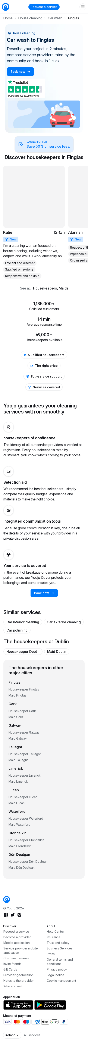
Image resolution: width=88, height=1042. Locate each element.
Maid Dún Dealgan (22, 867)
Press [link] (51, 954)
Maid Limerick (18, 781)
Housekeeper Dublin (23, 651)
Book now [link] (18, 71)
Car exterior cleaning (64, 622)
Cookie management (61, 980)
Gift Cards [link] (10, 969)
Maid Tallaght (18, 760)
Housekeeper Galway (24, 732)
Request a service (44, 7)
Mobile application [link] (16, 942)
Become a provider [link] (17, 937)
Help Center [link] (55, 931)
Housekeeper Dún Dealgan (28, 861)
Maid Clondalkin (20, 846)
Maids (63, 288)
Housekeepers (45, 288)
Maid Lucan (17, 803)
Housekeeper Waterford (26, 818)
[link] (44, 144)
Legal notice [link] (55, 975)
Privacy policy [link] (57, 969)
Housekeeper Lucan (23, 797)
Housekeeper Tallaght (25, 754)
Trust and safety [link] (58, 942)
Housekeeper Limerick (25, 775)
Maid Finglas (17, 695)
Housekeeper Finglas (24, 689)
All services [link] (32, 1035)
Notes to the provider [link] (18, 980)
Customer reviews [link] (16, 958)
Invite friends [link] (12, 964)
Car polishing (17, 630)
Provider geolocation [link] (18, 975)
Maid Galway (18, 738)
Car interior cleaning (22, 622)
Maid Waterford (19, 824)
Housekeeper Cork (22, 711)
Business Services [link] (59, 948)
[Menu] (82, 6)
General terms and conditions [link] (60, 962)
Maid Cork (16, 717)
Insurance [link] (53, 937)
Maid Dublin (56, 651)
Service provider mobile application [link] (20, 950)
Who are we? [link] (12, 986)
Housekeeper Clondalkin (26, 840)
